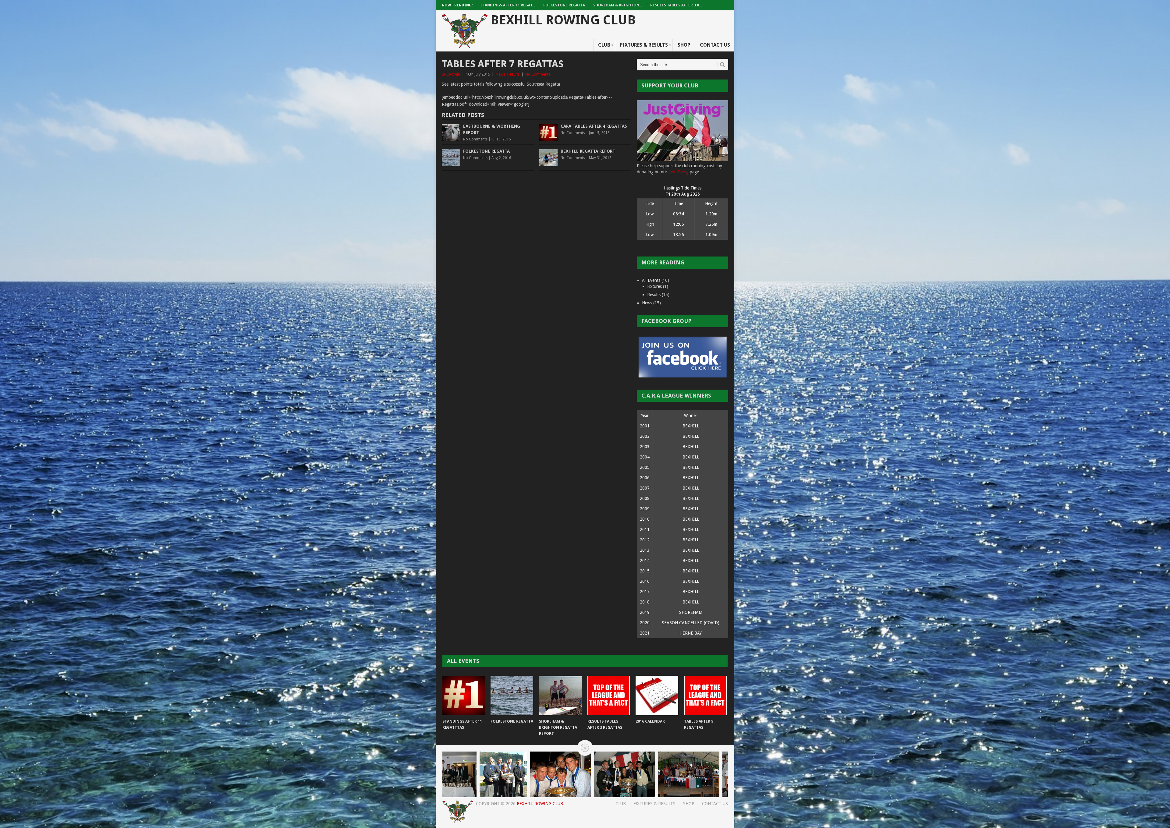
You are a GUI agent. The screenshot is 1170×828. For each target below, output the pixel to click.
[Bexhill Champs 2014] (587, 795)
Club (604, 45)
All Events (651, 280)
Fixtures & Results (644, 45)
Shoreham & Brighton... (617, 5)
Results (513, 74)
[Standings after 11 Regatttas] (463, 695)
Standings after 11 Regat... (507, 5)
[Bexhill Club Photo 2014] (659, 795)
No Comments (537, 74)
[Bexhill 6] (519, 795)
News (500, 74)
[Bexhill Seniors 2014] (722, 795)
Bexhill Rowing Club (563, 20)
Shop (684, 45)
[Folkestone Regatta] (512, 695)
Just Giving (678, 171)
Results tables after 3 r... (676, 5)
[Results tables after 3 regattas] (608, 695)
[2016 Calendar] (657, 695)
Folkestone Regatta (564, 5)
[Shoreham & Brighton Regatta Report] (560, 695)
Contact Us (715, 45)
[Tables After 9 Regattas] (705, 695)
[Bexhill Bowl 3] (455, 795)
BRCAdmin (451, 74)
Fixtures (654, 286)
